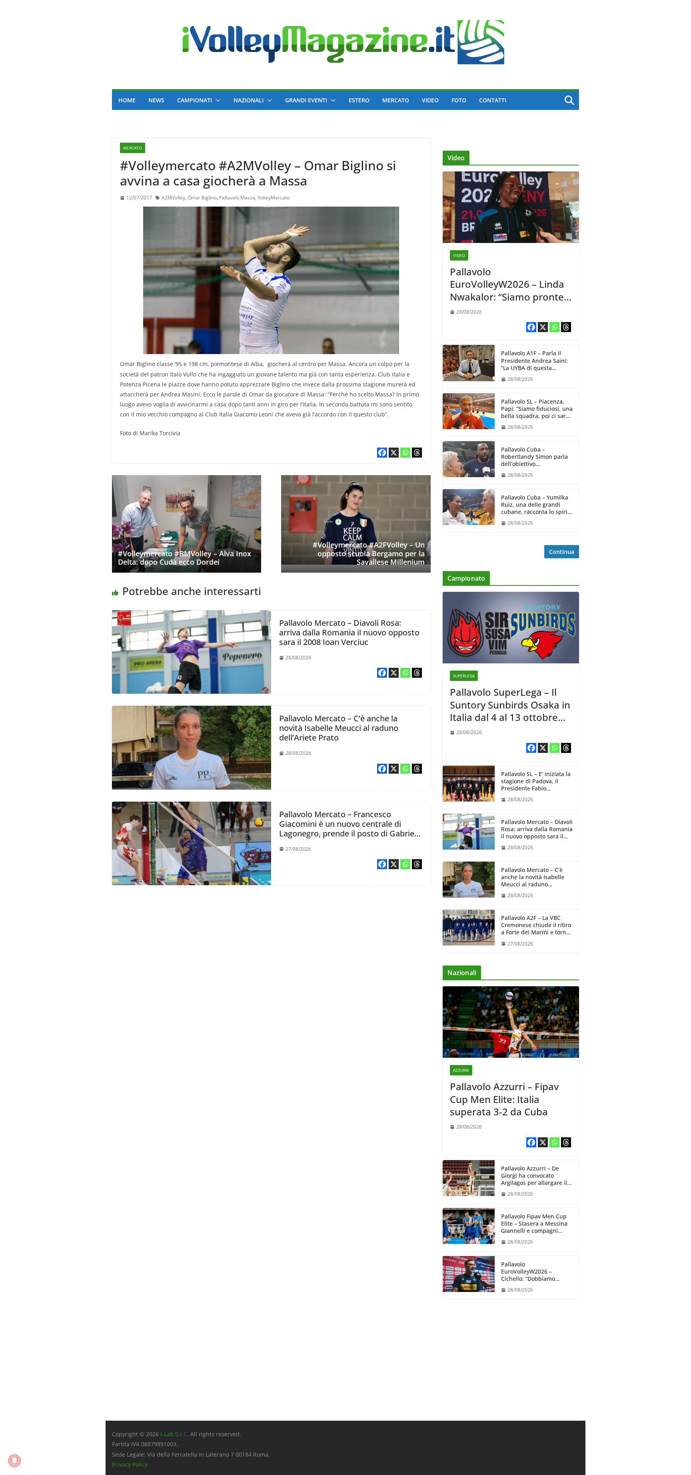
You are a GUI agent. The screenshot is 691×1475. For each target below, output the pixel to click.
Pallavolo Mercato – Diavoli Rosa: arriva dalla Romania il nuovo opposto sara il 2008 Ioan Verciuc (349, 632)
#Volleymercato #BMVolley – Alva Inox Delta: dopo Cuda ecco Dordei (184, 558)
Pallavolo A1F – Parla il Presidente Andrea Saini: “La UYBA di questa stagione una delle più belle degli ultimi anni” (534, 361)
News (156, 100)
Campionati (194, 100)
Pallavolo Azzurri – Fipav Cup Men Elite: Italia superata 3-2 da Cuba (504, 1099)
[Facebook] (382, 453)
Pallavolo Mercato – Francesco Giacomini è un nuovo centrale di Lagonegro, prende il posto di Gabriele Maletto (350, 828)
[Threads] (417, 453)
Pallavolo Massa (237, 197)
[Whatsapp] (405, 453)
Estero (359, 100)
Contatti (492, 100)
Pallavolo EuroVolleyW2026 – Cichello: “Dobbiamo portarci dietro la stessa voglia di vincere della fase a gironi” (536, 1272)
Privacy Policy (130, 1464)
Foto (458, 100)
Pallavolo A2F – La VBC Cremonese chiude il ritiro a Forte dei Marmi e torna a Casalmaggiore (536, 925)
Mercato (395, 100)
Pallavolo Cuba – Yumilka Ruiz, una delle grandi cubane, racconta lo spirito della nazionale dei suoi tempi (537, 505)
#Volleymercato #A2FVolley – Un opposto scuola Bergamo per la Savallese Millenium (369, 553)
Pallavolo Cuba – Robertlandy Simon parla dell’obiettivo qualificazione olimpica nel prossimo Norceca (534, 457)
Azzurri (461, 1070)
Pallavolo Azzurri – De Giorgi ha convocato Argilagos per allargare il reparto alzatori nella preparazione (534, 1176)
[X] (394, 453)
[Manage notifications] (14, 1460)
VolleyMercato (274, 197)
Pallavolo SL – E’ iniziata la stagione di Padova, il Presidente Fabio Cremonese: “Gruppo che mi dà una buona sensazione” (536, 781)
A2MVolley (173, 197)
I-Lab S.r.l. (173, 1434)
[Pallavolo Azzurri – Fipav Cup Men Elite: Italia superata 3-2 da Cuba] (511, 1022)
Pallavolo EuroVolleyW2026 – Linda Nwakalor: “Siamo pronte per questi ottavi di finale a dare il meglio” (510, 284)
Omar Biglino (202, 197)
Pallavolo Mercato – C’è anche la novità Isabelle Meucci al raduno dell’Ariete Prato (338, 728)
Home (127, 100)
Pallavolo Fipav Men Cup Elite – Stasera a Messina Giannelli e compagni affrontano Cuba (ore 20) (534, 1224)
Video (430, 100)
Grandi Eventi (306, 100)
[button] (216, 100)
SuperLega (464, 676)
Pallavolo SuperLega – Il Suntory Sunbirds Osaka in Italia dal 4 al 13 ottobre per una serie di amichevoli (510, 704)
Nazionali (249, 100)
